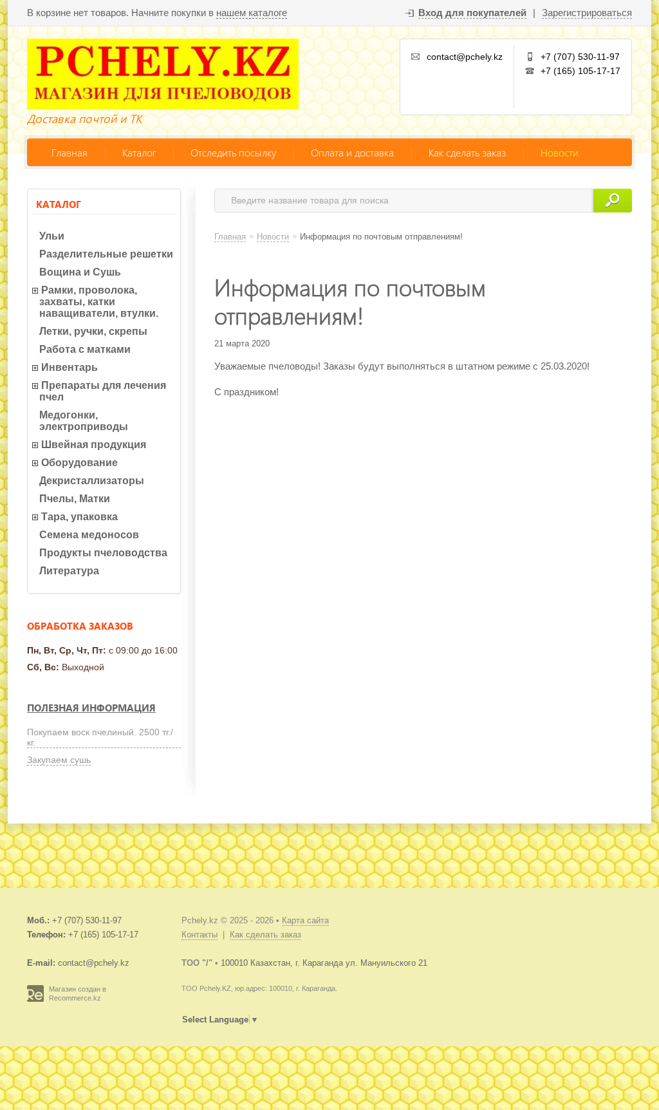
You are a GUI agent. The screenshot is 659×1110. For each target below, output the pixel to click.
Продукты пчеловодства (103, 552)
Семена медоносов (89, 534)
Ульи (51, 235)
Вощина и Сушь (80, 272)
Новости (560, 152)
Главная (69, 152)
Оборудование (79, 462)
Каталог (139, 152)
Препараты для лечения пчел (102, 391)
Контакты (199, 934)
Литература (69, 570)
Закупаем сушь (59, 760)
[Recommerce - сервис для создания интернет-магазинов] (35, 999)
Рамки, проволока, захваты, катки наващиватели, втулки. (98, 302)
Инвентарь (69, 367)
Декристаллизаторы (91, 480)
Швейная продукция (93, 444)
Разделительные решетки (106, 254)
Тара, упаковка (79, 516)
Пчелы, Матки (74, 498)
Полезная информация (91, 707)
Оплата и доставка (352, 152)
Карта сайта (305, 920)
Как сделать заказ (467, 152)
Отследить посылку (233, 152)
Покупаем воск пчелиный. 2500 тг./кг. (100, 737)
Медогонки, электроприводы (83, 420)
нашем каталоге (251, 12)
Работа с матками (85, 349)
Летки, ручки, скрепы (93, 331)
